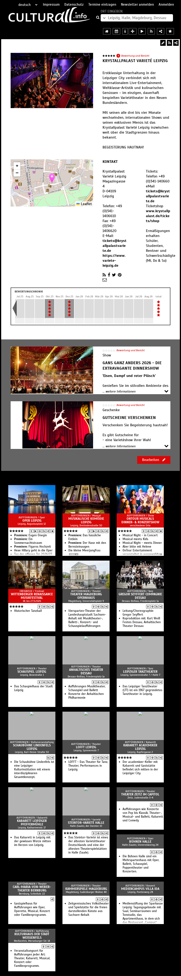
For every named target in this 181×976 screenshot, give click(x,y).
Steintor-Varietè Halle (86, 822)
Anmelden (166, 4)
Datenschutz (74, 4)
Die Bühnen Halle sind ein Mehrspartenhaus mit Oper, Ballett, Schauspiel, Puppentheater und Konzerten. (141, 863)
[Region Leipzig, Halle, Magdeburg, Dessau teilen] (160, 31)
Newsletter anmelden (137, 4)
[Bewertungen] (52, 531)
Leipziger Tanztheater (140, 671)
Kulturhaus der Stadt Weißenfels (31, 935)
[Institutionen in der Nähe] (40, 531)
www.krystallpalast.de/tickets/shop (158, 216)
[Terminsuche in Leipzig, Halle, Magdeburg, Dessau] (116, 31)
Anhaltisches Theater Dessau (86, 671)
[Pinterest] (119, 275)
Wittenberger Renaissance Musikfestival (32, 596)
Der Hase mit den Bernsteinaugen (87, 545)
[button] (52, 178)
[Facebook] (109, 275)
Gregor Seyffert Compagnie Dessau (140, 596)
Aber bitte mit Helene (137, 547)
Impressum (51, 4)
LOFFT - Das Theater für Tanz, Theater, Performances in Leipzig (88, 765)
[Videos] (35, 531)
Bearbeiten (151, 460)
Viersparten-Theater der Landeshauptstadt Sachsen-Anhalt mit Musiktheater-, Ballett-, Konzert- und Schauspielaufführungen (87, 618)
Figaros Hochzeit (32, 547)
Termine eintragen (102, 4)
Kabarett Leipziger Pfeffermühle (32, 822)
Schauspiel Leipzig (31, 671)
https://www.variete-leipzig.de (114, 260)
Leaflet (86, 204)
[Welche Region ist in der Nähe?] (132, 31)
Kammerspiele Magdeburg (86, 889)
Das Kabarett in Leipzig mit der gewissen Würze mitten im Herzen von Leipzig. (32, 841)
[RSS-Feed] (169, 43)
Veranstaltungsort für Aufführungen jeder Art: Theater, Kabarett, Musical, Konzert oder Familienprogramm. (32, 958)
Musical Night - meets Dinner (142, 543)
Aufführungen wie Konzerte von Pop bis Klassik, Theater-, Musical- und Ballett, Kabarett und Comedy (143, 814)
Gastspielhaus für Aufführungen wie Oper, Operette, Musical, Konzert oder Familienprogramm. (32, 909)
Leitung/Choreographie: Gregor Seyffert (138, 613)
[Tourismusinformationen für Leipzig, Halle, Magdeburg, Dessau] (125, 31)
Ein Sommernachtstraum (28, 541)
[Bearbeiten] (163, 43)
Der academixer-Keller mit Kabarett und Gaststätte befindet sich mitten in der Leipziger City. (140, 767)
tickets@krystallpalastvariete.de (115, 245)
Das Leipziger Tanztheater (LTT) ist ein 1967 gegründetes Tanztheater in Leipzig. (142, 690)
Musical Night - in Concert (140, 535)
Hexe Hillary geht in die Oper (33, 550)
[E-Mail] (105, 280)
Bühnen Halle (140, 841)
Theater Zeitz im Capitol (140, 794)
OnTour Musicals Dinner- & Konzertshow (140, 520)
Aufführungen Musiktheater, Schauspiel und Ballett (87, 688)
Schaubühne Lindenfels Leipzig (32, 747)
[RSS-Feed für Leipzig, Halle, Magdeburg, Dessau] (151, 31)
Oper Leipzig (31, 520)
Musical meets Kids (135, 539)
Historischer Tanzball (28, 611)
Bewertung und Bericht (135, 55)
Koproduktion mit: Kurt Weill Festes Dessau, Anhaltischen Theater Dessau (142, 622)
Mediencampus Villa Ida (140, 889)
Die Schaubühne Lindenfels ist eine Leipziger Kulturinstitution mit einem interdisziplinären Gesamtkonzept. (34, 769)
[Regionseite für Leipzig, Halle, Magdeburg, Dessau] (107, 31)
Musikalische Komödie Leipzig (86, 520)
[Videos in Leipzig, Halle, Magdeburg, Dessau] (142, 31)
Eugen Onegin (30, 535)
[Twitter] (114, 275)
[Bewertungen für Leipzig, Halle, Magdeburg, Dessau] (170, 31)
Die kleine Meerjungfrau (84, 550)
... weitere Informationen (119, 391)
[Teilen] (176, 43)
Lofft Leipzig (86, 747)
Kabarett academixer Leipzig (140, 747)
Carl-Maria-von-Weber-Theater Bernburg (32, 888)
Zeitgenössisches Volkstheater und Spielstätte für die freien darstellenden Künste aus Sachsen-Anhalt (88, 909)
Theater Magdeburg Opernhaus (86, 596)
